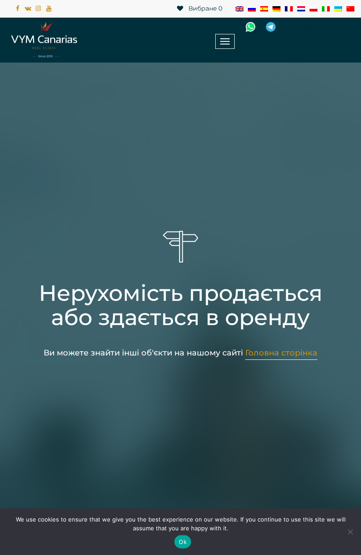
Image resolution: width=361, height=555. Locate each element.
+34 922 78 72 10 (323, 27)
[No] (350, 531)
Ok (183, 541)
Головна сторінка (281, 353)
